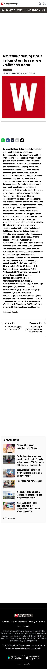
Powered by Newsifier (23, 664)
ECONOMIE (10, 10)
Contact (14, 621)
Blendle (15, 312)
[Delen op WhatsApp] (3, 140)
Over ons (5, 621)
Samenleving (7, 70)
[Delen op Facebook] (8, 140)
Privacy (42, 621)
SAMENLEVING (32, 10)
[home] (2, 10)
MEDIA (44, 10)
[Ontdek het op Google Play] (15, 657)
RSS (19, 626)
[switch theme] (44, 3)
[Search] (39, 3)
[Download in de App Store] (32, 657)
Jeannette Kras (13, 73)
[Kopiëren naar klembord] (22, 140)
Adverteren (23, 621)
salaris (21, 175)
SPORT (20, 10)
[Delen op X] (12, 140)
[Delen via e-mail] (17, 140)
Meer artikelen (9, 518)
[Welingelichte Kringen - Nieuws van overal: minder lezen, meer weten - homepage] (10, 3)
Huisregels (33, 621)
